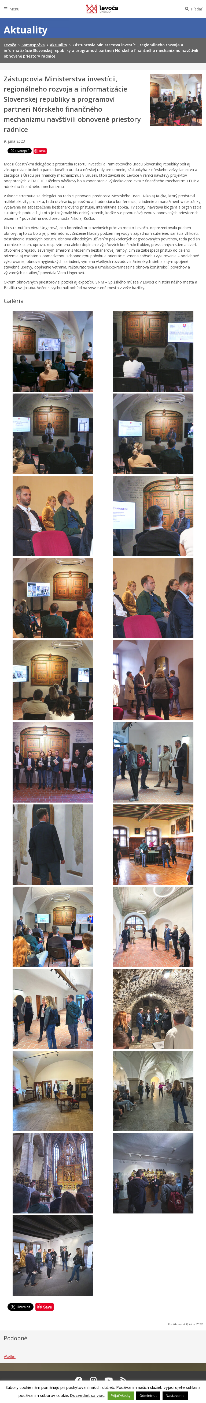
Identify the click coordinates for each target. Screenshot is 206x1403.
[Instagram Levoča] (93, 1380)
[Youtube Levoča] (108, 1380)
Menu (14, 9)
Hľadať (196, 9)
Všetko (10, 1356)
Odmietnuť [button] (148, 1395)
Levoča (102, 9)
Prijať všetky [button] (121, 1395)
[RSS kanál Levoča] (123, 1380)
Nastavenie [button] (175, 1395)
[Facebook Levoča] (79, 1380)
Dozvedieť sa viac (87, 1395)
